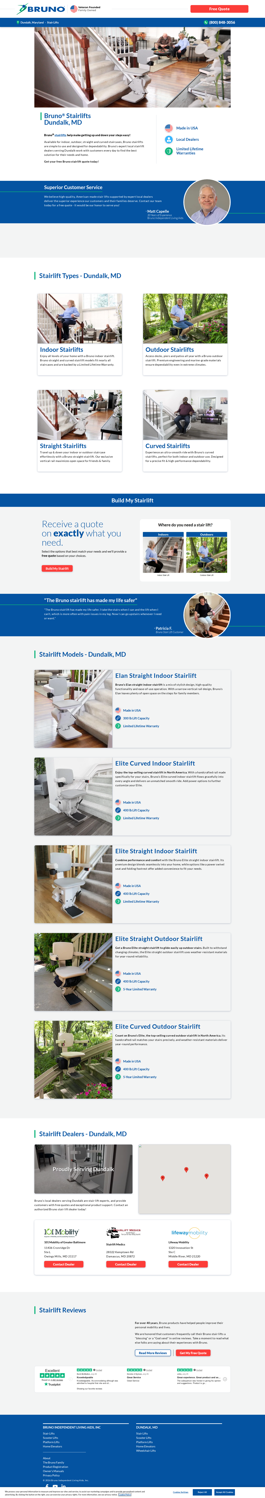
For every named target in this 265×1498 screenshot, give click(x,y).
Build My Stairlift (57, 568)
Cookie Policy (125, 1494)
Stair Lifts (49, 1433)
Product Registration (55, 1466)
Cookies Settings (180, 1492)
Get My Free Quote (193, 1353)
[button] (186, 1170)
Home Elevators (52, 1446)
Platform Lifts (51, 1442)
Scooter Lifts (50, 1437)
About (46, 1458)
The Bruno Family (53, 1462)
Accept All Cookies (224, 1492)
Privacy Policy (51, 1475)
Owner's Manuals (53, 1471)
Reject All (202, 1492)
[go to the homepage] (41, 9)
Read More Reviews (153, 1353)
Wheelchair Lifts (146, 1450)
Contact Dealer (64, 1264)
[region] (132, 1492)
